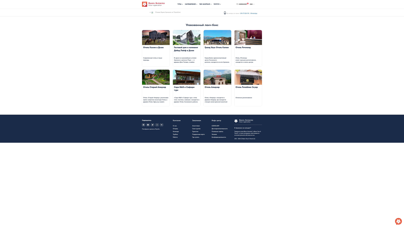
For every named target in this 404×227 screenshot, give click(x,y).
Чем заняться (204, 4)
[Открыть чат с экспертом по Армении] (398, 221)
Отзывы (175, 129)
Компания (177, 120)
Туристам (195, 131)
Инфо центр (216, 120)
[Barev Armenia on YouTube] (148, 125)
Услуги (217, 4)
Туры (179, 4)
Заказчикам (196, 120)
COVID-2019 (215, 126)
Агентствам (196, 126)
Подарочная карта (198, 134)
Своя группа (196, 129)
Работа (175, 137)
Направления (190, 4)
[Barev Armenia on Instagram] (157, 125)
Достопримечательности (220, 129)
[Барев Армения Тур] (153, 4)
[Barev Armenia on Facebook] (143, 125)
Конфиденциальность (219, 137)
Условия (214, 134)
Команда (176, 131)
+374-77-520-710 (244, 13)
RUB (251, 4)
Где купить (195, 137)
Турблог (175, 134)
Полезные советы (217, 131)
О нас (175, 126)
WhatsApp (253, 13)
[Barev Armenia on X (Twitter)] (152, 125)
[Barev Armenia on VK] (161, 125)
